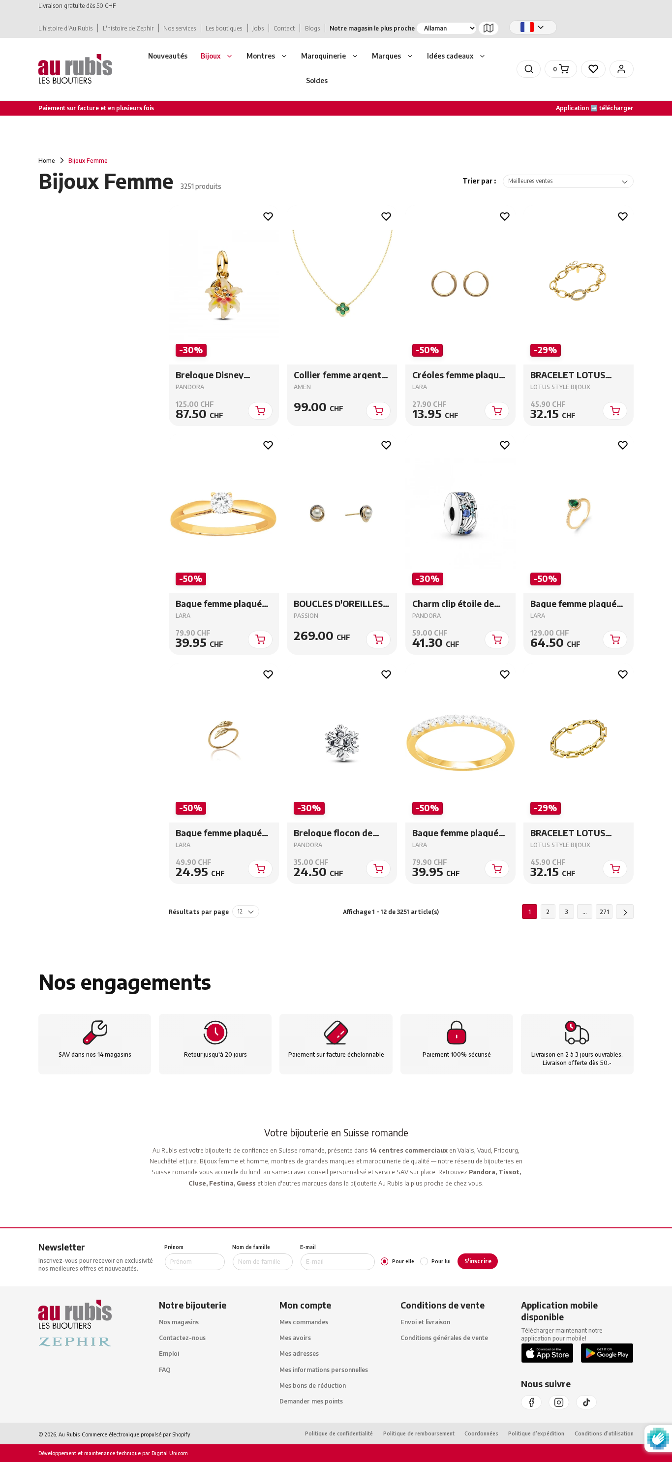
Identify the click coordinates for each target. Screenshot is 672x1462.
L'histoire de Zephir (128, 28)
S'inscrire (477, 1261)
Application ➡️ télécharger (595, 108)
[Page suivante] (625, 911)
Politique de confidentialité (339, 1434)
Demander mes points (311, 1401)
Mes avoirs (295, 1337)
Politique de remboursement (419, 1434)
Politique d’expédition (536, 1434)
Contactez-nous (182, 1337)
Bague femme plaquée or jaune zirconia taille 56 (222, 604)
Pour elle (403, 1261)
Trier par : (479, 181)
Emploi (169, 1353)
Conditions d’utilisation (604, 1434)
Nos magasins (179, 1322)
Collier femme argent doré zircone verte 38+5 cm (337, 375)
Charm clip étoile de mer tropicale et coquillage (452, 604)
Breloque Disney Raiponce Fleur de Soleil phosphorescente (213, 375)
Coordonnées (481, 1434)
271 (604, 911)
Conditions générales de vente (444, 1337)
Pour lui (441, 1261)
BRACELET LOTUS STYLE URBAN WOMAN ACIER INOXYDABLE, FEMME (578, 375)
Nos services (179, 28)
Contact (284, 28)
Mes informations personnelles (323, 1369)
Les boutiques (224, 28)
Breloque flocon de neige (333, 833)
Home (46, 160)
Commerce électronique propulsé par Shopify (136, 1434)
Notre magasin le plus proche (372, 28)
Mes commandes (303, 1322)
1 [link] (529, 911)
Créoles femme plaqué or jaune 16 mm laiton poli (457, 375)
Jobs (258, 28)
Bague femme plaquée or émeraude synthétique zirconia (575, 604)
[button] (217, 57)
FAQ (165, 1369)
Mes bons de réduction (312, 1385)
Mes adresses (299, 1353)
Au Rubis (69, 1434)
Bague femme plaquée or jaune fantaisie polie (223, 833)
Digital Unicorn (169, 1453)
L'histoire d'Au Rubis (65, 28)
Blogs (312, 28)
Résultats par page (199, 911)
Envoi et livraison (425, 1322)
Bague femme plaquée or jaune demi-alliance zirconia (458, 833)
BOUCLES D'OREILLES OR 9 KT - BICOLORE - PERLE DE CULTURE (338, 604)
